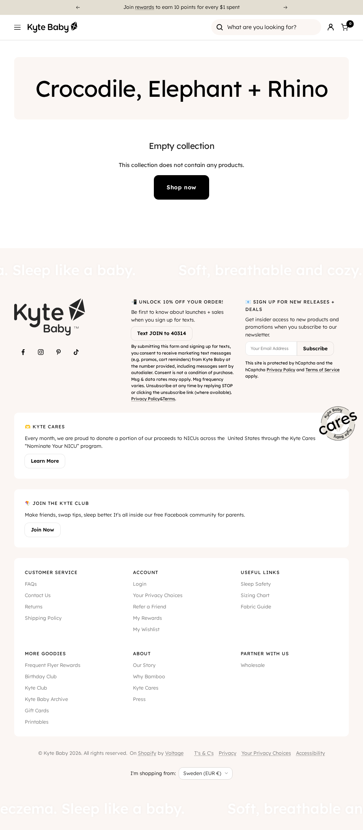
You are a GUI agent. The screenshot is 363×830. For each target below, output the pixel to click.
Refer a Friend (149, 606)
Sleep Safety (256, 584)
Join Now (42, 530)
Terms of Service (323, 369)
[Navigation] (17, 27)
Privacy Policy (145, 398)
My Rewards (147, 618)
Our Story (144, 665)
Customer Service (51, 572)
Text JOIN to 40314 (161, 333)
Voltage (174, 753)
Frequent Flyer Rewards (52, 665)
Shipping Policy (43, 618)
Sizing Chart (255, 595)
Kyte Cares (145, 688)
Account (145, 572)
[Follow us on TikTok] (76, 352)
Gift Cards (37, 710)
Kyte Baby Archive (46, 699)
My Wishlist (146, 629)
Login (139, 584)
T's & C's (204, 753)
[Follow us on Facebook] (23, 352)
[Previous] (78, 7)
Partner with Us (265, 653)
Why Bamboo (149, 676)
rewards (144, 7)
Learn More (45, 461)
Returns (34, 606)
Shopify (147, 753)
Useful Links (260, 572)
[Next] (286, 7)
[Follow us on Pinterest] (58, 352)
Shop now (181, 187)
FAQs (31, 584)
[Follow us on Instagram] (41, 352)
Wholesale (253, 665)
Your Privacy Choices (158, 595)
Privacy (227, 753)
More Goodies (45, 653)
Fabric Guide (256, 606)
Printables (37, 722)
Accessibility (310, 753)
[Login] (330, 27)
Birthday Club (41, 676)
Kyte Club (36, 688)
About (142, 653)
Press (139, 699)
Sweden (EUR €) (202, 773)
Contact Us (38, 595)
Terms (169, 398)
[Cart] (344, 27)
